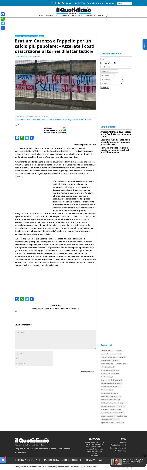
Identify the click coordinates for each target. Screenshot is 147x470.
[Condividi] (2, 28)
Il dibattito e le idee (110, 370)
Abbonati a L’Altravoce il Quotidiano (30, 445)
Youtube (94, 456)
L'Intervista (107, 390)
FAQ (100, 460)
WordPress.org (120, 451)
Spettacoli (107, 423)
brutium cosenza (53, 119)
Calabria (63, 15)
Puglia (100, 15)
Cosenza (26, 36)
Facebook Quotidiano (94, 442)
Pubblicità (51, 460)
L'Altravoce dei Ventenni (111, 383)
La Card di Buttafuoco (110, 400)
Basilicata (76, 15)
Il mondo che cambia (110, 373)
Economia (121, 364)
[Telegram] (2, 23)
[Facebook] (2, 14)
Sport (120, 423)
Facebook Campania (94, 449)
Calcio (41, 36)
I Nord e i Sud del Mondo (111, 380)
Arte (119, 350)
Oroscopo (110, 3)
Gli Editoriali (107, 367)
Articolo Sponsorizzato (111, 354)
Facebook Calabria (94, 447)
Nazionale (116, 409)
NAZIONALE (50, 15)
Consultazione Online (110, 360)
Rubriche (122, 416)
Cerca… (69, 3)
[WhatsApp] (2, 18)
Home (41, 15)
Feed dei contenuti (118, 445)
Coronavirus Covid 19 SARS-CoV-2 (30, 119)
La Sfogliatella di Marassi (112, 403)
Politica (118, 413)
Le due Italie (108, 406)
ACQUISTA (80, 3)
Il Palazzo (107, 377)
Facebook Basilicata (94, 444)
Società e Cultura (110, 419)
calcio (64, 119)
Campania (89, 15)
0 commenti (37, 56)
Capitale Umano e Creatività (113, 357)
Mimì (104, 409)
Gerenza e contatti (28, 460)
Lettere (121, 406)
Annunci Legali (107, 350)
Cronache (34, 36)
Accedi (123, 442)
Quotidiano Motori (95, 3)
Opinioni (106, 413)
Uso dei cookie (72, 460)
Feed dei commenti (118, 448)
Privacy (90, 460)
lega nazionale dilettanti (79, 119)
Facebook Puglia (94, 451)
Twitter (94, 453)
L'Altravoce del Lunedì (110, 386)
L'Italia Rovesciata (109, 393)
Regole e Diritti (108, 416)
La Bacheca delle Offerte (111, 396)
